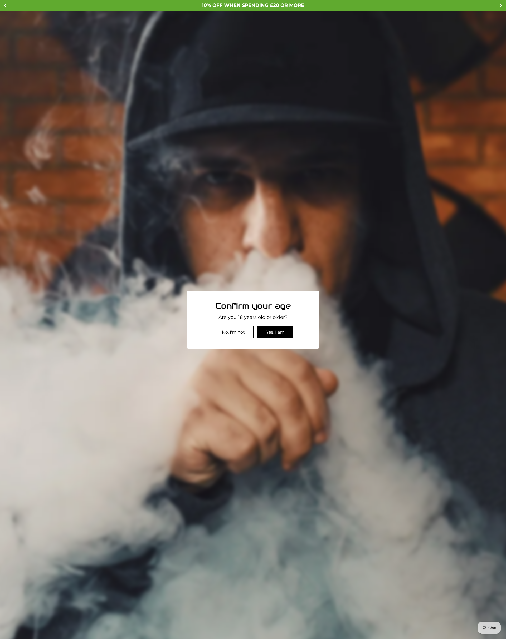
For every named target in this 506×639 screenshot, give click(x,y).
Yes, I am (275, 332)
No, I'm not (233, 332)
